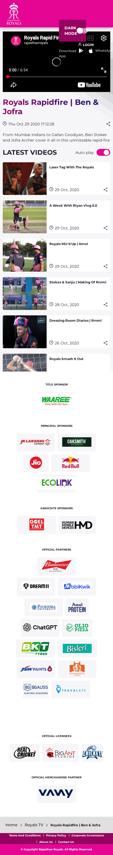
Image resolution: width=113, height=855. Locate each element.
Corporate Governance (88, 835)
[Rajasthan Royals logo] (14, 14)
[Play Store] (81, 50)
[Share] (108, 124)
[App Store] (90, 50)
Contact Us (66, 842)
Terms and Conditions (25, 835)
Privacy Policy (56, 835)
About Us (46, 842)
